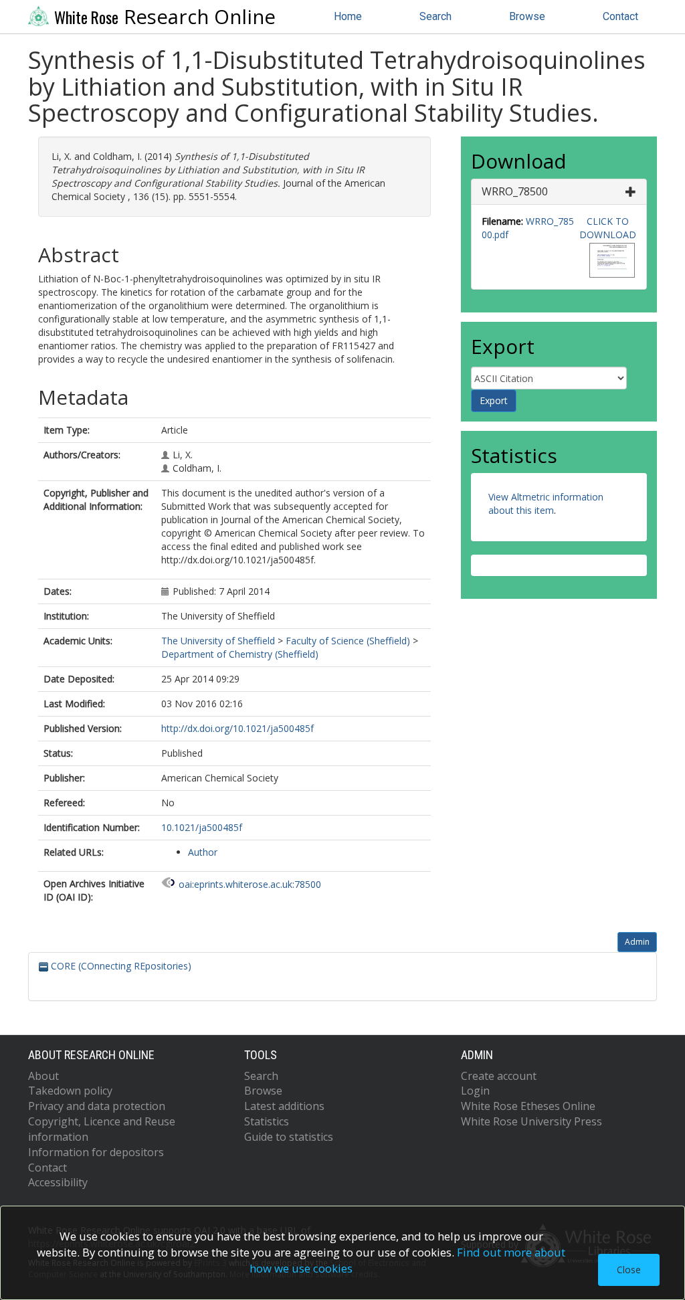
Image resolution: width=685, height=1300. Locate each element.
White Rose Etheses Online (528, 1106)
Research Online (165, 16)
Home (348, 16)
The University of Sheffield (218, 640)
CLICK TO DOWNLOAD (607, 228)
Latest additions (284, 1106)
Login (475, 1090)
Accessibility (58, 1182)
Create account (498, 1076)
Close (629, 1269)
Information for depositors (96, 1152)
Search (435, 16)
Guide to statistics (288, 1136)
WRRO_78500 (515, 191)
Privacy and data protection (96, 1106)
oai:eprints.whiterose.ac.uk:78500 (250, 884)
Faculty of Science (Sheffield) (348, 640)
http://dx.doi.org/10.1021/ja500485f (237, 728)
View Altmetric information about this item (545, 503)
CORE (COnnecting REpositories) (119, 965)
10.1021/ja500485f (201, 827)
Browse (527, 16)
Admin (637, 941)
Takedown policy (70, 1090)
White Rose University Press (531, 1121)
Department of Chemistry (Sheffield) (239, 654)
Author (202, 852)
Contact (620, 16)
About (43, 1076)
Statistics (266, 1121)
